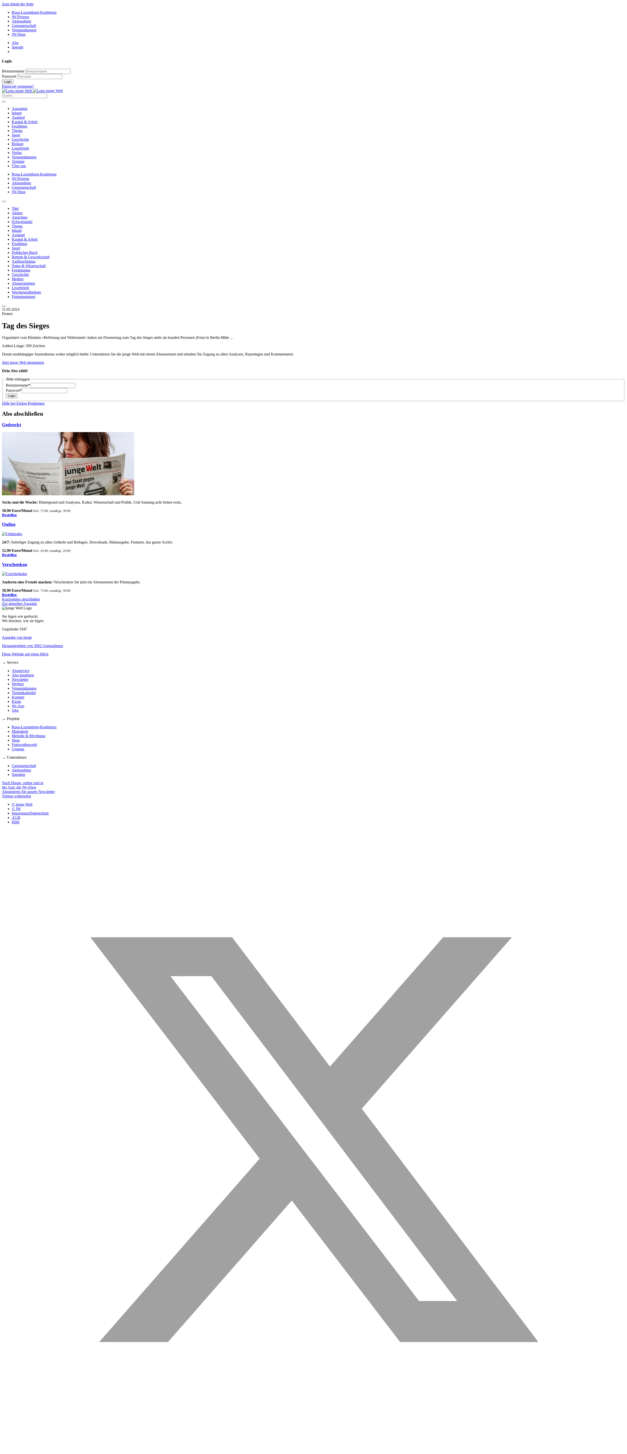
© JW (16, 809)
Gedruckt (11, 424)
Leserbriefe (20, 148)
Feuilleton (19, 126)
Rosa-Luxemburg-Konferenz (34, 12)
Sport (16, 135)
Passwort (9, 76)
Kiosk (16, 701)
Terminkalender (24, 693)
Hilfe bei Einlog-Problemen (23, 403)
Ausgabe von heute (17, 637)
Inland (17, 113)
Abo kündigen (23, 675)
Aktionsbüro (21, 21)
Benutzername (13, 71)
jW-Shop (18, 34)
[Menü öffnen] (4, 101)
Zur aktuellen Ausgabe (19, 604)
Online (8, 524)
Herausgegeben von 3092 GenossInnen (32, 646)
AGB (16, 818)
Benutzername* (18, 385)
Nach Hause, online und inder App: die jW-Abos (22, 785)
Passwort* (14, 390)
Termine (18, 161)
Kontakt (18, 697)
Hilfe (16, 822)
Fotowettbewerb (24, 745)
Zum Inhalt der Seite (18, 4)
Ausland (18, 117)
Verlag (17, 153)
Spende (17, 47)
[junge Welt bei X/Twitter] (313, 1450)
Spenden (18, 774)
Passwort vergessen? (18, 86)
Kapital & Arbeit (24, 122)
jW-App (18, 706)
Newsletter (20, 679)
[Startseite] (32, 91)
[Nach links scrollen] (4, 201)
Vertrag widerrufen (16, 796)
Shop (16, 740)
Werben (18, 684)
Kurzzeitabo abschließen (21, 599)
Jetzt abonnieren (23, 362)
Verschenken (14, 564)
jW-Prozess (20, 17)
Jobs (15, 710)
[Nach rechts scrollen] (4, 306)
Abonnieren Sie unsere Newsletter (28, 792)
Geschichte (20, 139)
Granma (18, 749)
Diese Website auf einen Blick (25, 654)
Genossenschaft (24, 26)
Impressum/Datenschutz (30, 813)
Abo (15, 43)
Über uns (19, 166)
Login (8, 81)
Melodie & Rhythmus (28, 736)
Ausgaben (19, 108)
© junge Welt (22, 804)
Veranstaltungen (24, 30)
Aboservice (20, 671)
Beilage (18, 144)
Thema (17, 131)
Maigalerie (20, 731)
